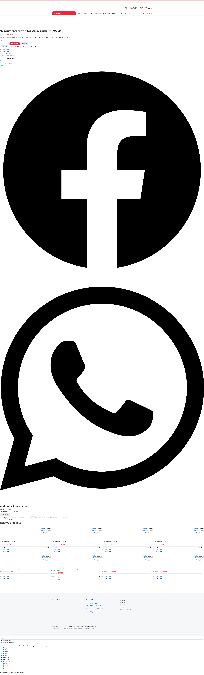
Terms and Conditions (126, 609)
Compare (46, 532)
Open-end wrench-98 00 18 (58, 541)
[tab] (5, 514)
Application (106, 13)
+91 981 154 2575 (94, 603)
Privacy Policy (123, 607)
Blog (130, 13)
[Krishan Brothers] (64, 7)
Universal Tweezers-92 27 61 (161, 569)
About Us (114, 13)
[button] (4, 49)
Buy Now (24, 43)
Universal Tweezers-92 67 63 (110, 569)
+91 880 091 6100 (134, 2)
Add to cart (14, 43)
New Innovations (96, 13)
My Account (123, 600)
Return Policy (123, 605)
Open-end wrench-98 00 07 (160, 541)
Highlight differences (9, 642)
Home (80, 13)
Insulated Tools (7, 16)
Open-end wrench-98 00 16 (7, 541)
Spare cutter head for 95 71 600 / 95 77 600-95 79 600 (15, 569)
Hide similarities (7, 640)
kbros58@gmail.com (144, 2)
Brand (85, 13)
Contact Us (123, 13)
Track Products (124, 602)
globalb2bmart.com (89, 628)
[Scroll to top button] (200, 671)
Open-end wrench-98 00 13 (109, 541)
